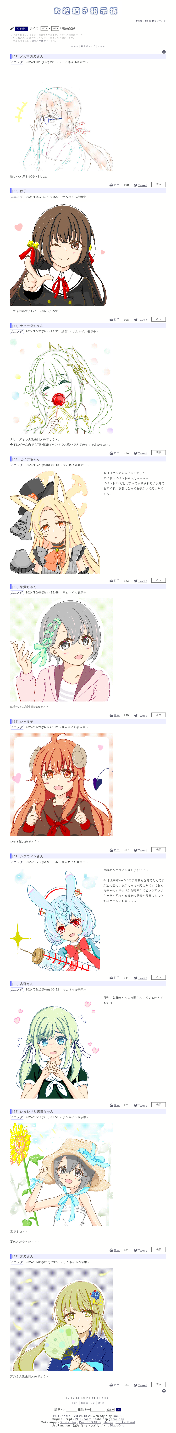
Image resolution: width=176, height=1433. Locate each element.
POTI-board (83, 1419)
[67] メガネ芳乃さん (27, 56)
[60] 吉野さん (22, 984)
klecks (108, 1422)
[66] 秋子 (19, 191)
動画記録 (69, 28)
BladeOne (117, 1425)
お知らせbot (144, 21)
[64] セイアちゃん (26, 459)
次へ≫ (101, 46)
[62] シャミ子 (22, 721)
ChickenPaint (125, 1422)
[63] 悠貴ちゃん (24, 587)
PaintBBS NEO (90, 1422)
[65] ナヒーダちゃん (27, 326)
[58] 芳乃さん (22, 1256)
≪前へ (74, 46)
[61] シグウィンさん (27, 856)
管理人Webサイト (41, 41)
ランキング (160, 21)
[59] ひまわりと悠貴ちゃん (32, 1111)
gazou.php (116, 1419)
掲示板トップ (88, 46)
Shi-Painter (68, 1422)
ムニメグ (17, 62)
